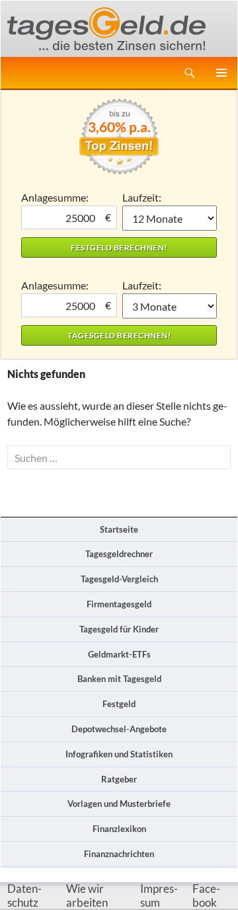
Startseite (119, 529)
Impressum (159, 896)
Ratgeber (119, 779)
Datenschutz (24, 896)
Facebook (206, 896)
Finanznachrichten (119, 854)
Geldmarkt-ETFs (119, 654)
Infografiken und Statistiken (119, 754)
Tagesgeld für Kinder (119, 629)
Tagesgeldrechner (119, 554)
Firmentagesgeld (119, 604)
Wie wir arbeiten (87, 896)
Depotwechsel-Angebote (119, 729)
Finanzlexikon (119, 828)
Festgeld (119, 704)
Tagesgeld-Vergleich (119, 579)
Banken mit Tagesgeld (119, 678)
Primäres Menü (221, 73)
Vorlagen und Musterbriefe (119, 803)
